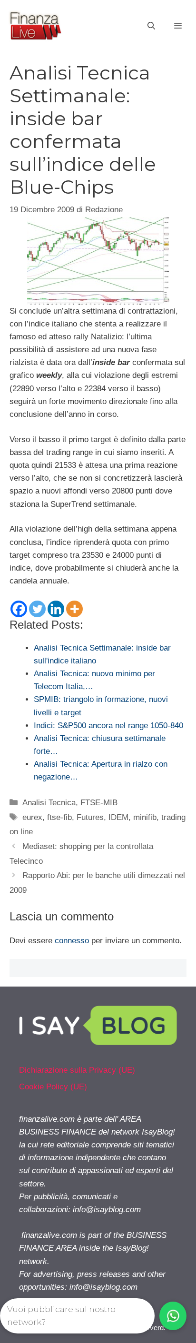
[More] (74, 609)
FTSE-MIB (99, 802)
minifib (145, 817)
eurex (32, 817)
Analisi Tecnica (49, 802)
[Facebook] (18, 609)
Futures (90, 817)
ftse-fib (59, 817)
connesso (72, 940)
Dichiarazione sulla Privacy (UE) (77, 1070)
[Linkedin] (56, 609)
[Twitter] (37, 609)
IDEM (118, 817)
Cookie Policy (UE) (53, 1086)
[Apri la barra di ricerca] (151, 26)
